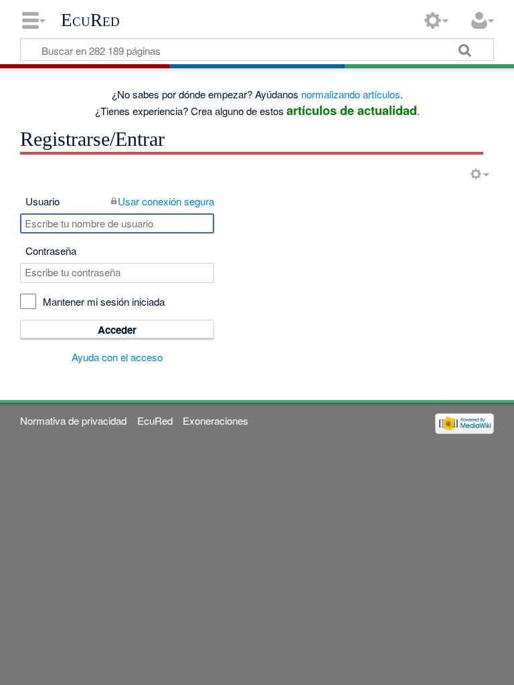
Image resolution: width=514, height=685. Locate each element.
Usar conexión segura (166, 201)
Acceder (117, 329)
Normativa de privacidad (73, 420)
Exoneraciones (215, 420)
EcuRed (90, 20)
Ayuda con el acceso (117, 357)
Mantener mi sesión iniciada (104, 301)
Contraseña (50, 250)
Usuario (42, 201)
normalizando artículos (350, 94)
